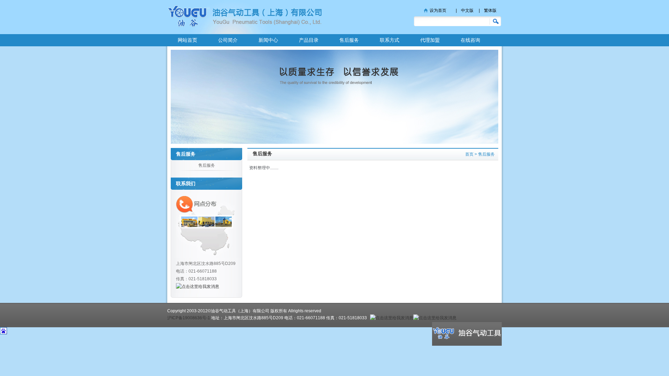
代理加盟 (430, 40)
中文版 (467, 10)
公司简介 (228, 40)
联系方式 (389, 40)
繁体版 (490, 10)
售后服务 (349, 40)
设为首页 (438, 10)
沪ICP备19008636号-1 (188, 317)
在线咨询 (470, 40)
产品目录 (308, 40)
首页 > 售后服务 (480, 154)
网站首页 (187, 40)
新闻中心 (268, 40)
